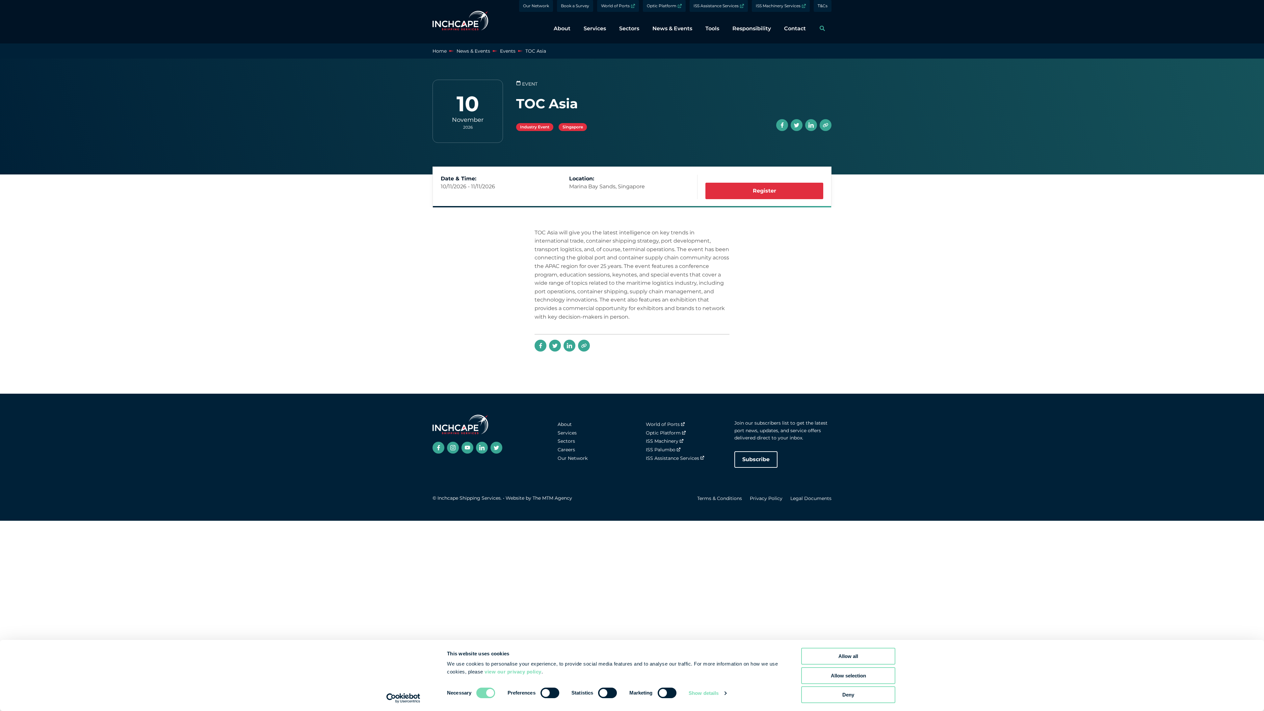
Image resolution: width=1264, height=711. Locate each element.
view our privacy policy (513, 671)
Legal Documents (810, 498)
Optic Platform (661, 5)
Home (440, 51)
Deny (848, 695)
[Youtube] (467, 448)
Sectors (566, 441)
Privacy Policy (766, 498)
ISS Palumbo (660, 450)
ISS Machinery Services (778, 5)
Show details (704, 693)
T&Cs (823, 5)
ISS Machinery (662, 441)
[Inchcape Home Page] (460, 22)
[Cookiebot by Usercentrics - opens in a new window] (403, 698)
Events (507, 51)
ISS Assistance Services (716, 5)
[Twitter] (797, 125)
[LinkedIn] (811, 125)
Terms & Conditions (719, 498)
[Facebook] (782, 125)
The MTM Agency (552, 498)
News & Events (473, 51)
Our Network (536, 5)
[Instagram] (453, 448)
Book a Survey (575, 5)
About (565, 424)
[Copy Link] (825, 125)
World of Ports (615, 5)
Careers (566, 450)
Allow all (848, 656)
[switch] (549, 693)
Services (567, 433)
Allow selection (848, 675)
